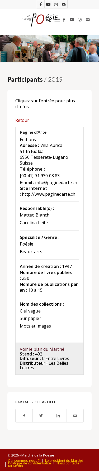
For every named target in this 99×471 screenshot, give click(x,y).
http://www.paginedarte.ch (48, 194)
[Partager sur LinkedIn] (58, 415)
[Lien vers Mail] (63, 4)
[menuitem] (45, 19)
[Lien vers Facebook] (40, 4)
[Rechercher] (45, 19)
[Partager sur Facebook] (24, 415)
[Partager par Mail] (75, 415)
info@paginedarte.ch (56, 182)
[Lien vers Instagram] (56, 4)
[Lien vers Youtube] (48, 4)
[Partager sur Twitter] (41, 415)
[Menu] (57, 19)
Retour (22, 120)
